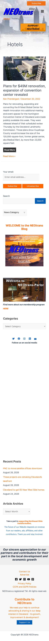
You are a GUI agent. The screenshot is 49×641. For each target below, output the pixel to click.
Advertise (24, 574)
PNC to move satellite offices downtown (22, 468)
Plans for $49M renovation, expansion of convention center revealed (24, 90)
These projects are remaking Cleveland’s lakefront (22, 479)
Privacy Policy (24, 583)
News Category (11, 212)
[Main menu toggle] (42, 11)
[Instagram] (24, 579)
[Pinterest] (32, 579)
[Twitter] (20, 579)
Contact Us (24, 571)
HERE (5, 308)
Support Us (24, 622)
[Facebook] (16, 579)
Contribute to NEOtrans (24, 601)
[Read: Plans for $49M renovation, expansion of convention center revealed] (24, 68)
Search (6, 196)
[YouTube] (28, 579)
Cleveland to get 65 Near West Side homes (23, 490)
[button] (36, 3)
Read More (9, 150)
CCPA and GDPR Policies (24, 587)
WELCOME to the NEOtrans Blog (24, 227)
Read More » (9, 156)
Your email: (8, 172)
